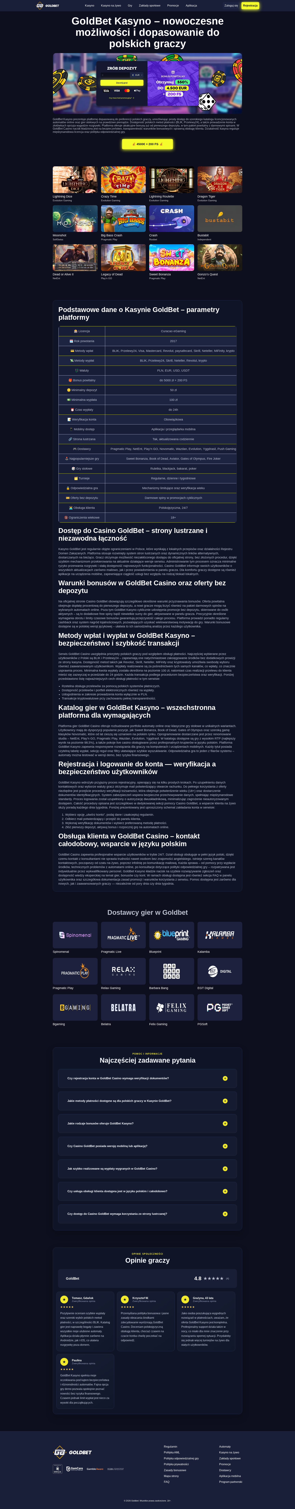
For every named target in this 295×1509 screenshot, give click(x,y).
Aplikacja (191, 5)
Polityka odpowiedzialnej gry (181, 1458)
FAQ (166, 1481)
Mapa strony (171, 1476)
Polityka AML (172, 1452)
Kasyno (89, 5)
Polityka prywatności (176, 1464)
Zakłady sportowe (149, 5)
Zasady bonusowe (175, 1470)
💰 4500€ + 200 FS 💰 (147, 144)
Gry (130, 5)
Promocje (173, 5)
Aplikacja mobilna (230, 1476)
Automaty (225, 1446)
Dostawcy (225, 1470)
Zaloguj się (231, 5)
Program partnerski (230, 1481)
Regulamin (170, 1446)
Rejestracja (250, 5)
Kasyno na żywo (111, 5)
